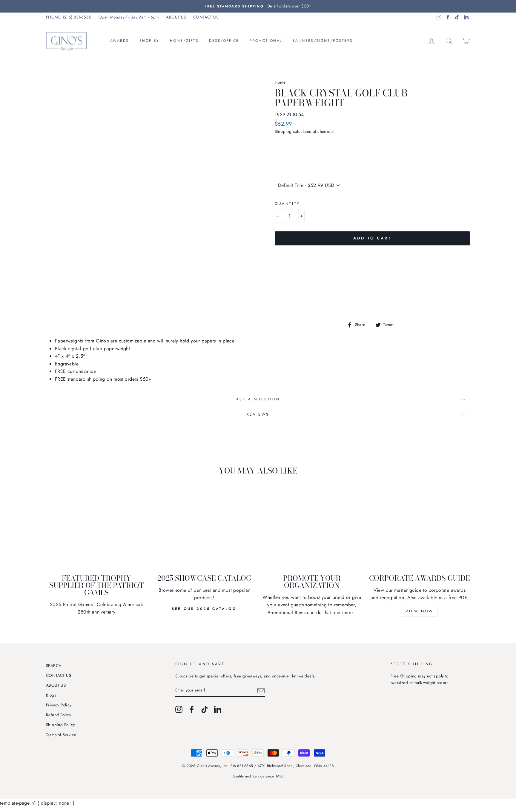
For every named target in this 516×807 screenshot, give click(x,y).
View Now (419, 611)
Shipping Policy (60, 725)
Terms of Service (61, 735)
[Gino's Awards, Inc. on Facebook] (191, 709)
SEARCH (54, 665)
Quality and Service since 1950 (258, 776)
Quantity (287, 203)
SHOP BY (149, 40)
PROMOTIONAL (266, 40)
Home (280, 82)
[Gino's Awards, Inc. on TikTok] (204, 709)
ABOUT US (176, 17)
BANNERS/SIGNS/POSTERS (323, 40)
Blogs (51, 695)
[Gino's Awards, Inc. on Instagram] (178, 709)
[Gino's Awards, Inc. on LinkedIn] (217, 709)
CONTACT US (205, 17)
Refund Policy (58, 715)
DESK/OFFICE (224, 40)
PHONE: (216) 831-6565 (68, 17)
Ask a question (258, 399)
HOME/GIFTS (184, 40)
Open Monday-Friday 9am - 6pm (129, 17)
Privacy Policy (59, 705)
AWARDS (119, 40)
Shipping (283, 131)
